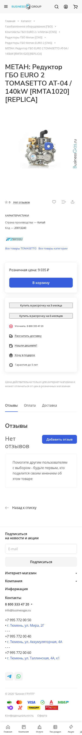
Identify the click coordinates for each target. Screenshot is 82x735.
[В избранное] (54, 201)
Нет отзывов (21, 202)
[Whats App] (18, 676)
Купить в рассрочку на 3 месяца (41, 305)
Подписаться (41, 562)
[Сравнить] (63, 201)
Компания (13, 581)
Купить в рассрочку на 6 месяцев (41, 316)
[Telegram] (9, 676)
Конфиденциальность (19, 715)
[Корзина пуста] (75, 6)
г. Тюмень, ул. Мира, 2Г (25, 625)
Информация (16, 589)
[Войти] (66, 6)
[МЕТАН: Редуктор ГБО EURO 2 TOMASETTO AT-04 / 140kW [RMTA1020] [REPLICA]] (41, 148)
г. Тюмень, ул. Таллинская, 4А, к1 (33, 658)
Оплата (30, 405)
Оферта (42, 715)
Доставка (49, 405)
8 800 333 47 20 (17, 604)
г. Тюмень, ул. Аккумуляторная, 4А (34, 641)
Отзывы (11, 405)
